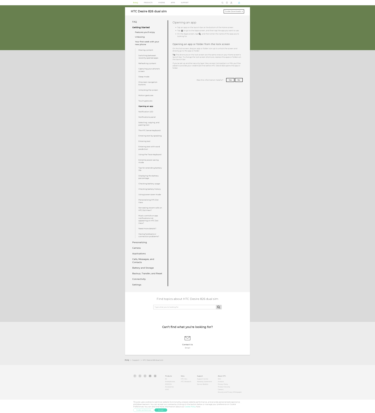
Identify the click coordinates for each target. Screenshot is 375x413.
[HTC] (135, 2)
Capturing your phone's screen (149, 70)
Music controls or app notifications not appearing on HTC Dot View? (148, 219)
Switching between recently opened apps (148, 57)
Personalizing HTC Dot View (148, 201)
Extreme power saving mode (148, 161)
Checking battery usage (149, 184)
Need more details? (147, 229)
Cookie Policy (190, 407)
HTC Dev (184, 379)
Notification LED (145, 112)
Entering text (144, 141)
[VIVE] (239, 2)
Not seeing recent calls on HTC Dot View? (150, 209)
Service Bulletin (202, 384)
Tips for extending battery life (150, 169)
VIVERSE (161, 3)
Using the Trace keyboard (149, 154)
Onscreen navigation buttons (147, 83)
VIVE (167, 389)
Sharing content (145, 50)
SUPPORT (184, 3)
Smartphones (170, 381)
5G (166, 379)
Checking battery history (149, 189)
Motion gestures (145, 95)
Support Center (202, 379)
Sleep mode (143, 77)
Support (136, 360)
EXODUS (168, 384)
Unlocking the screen (148, 90)
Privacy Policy (223, 384)
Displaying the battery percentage (148, 177)
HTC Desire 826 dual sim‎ (153, 360)
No (239, 80)
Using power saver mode (149, 194)
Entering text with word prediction (149, 148)
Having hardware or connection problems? (148, 235)
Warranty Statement (204, 381)
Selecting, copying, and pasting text (148, 124)
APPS (173, 3)
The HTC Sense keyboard (149, 130)
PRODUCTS (148, 3)
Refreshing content (147, 63)
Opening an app (145, 106)
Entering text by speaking (150, 136)
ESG (219, 379)
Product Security (224, 387)
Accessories (169, 387)
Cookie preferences (143, 410)
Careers (220, 389)
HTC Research (186, 381)
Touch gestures (145, 101)
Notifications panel (147, 117)
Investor (221, 381)
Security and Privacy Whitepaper (230, 392)
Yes (230, 80)
